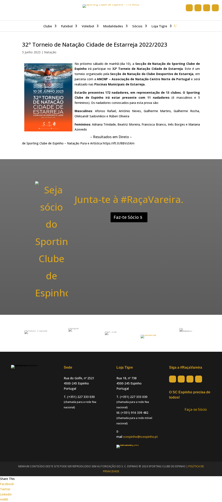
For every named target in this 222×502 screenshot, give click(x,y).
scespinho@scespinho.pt (140, 437)
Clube (47, 26)
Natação (50, 52)
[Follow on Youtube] (215, 7)
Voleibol (88, 26)
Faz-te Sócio (126, 217)
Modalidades (113, 26)
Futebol (67, 26)
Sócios (137, 26)
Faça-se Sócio (195, 409)
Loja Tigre (159, 26)
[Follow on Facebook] (189, 7)
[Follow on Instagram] (206, 7)
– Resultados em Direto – (111, 136)
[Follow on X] (197, 7)
